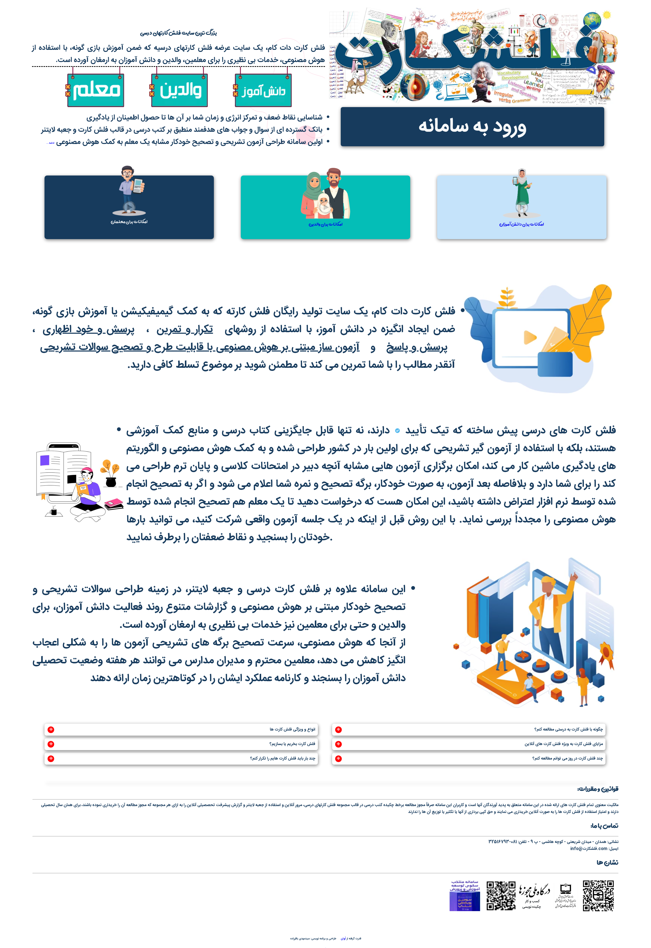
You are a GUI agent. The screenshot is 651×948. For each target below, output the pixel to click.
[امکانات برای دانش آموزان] (521, 251)
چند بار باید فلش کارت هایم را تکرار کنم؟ (182, 758)
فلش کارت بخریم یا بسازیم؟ (182, 744)
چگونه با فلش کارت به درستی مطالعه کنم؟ (470, 729)
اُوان (343, 938)
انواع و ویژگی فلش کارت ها (182, 729)
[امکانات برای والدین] (325, 251)
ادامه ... (50, 143)
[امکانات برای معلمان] (129, 251)
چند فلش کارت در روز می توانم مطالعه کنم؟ (470, 758)
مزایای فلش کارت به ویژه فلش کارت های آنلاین (470, 744)
